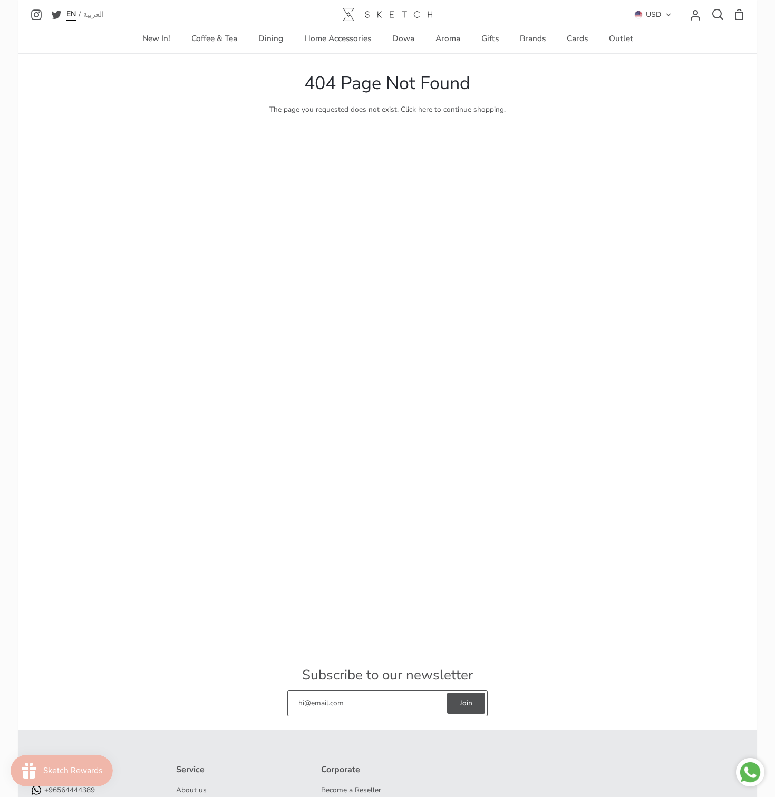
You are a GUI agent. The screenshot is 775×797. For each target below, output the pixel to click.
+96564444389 (69, 790)
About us (191, 790)
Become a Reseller (351, 790)
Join (466, 703)
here (425, 109)
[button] (653, 14)
